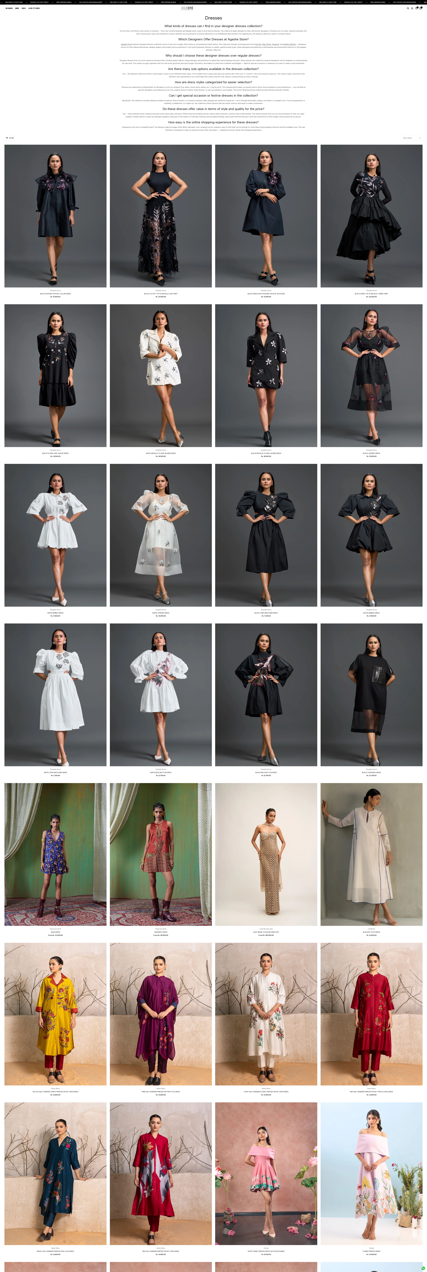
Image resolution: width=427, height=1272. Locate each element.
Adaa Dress (55, 932)
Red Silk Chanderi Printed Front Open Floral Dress (371, 1092)
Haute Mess (55, 1088)
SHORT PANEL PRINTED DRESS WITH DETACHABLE (266, 1251)
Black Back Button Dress (266, 772)
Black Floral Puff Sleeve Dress (55, 453)
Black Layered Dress (371, 453)
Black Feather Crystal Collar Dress (55, 294)
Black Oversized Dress (371, 772)
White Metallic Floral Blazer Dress (161, 453)
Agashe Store (126, 44)
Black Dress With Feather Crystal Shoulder (266, 294)
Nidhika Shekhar (289, 44)
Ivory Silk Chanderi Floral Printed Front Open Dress (266, 1092)
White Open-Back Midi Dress (55, 772)
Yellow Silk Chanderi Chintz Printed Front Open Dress (55, 1092)
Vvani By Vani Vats (266, 929)
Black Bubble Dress (371, 613)
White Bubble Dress (55, 613)
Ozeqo (266, 1248)
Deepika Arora (55, 290)
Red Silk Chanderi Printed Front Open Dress (160, 1251)
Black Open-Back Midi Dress (266, 613)
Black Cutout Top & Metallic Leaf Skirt (161, 294)
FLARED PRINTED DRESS (371, 1251)
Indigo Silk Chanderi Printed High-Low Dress (55, 1251)
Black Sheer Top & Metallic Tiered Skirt (371, 294)
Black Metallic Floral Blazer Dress (266, 453)
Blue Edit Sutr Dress (371, 932)
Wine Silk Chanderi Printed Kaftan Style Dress (161, 1092)
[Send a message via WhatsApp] (423, 1268)
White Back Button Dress (160, 772)
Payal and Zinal (55, 929)
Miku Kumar (266, 44)
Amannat (275, 44)
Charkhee (371, 929)
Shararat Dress (160, 932)
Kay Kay (258, 44)
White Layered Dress (160, 613)
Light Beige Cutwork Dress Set (266, 932)
